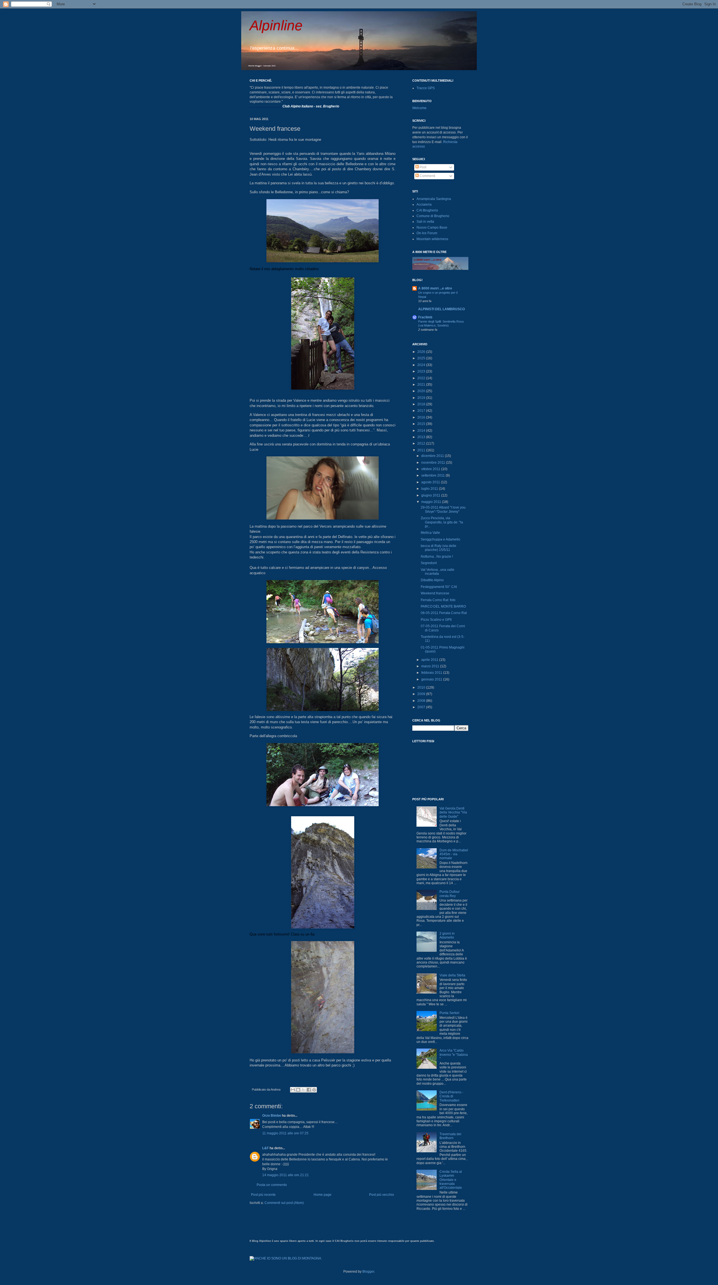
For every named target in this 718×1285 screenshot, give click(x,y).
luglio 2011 (430, 489)
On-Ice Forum (426, 233)
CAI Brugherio (427, 210)
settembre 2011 (433, 475)
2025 (421, 358)
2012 (421, 443)
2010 (421, 687)
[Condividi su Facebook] (309, 1090)
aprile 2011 (430, 660)
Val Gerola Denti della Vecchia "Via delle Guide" (453, 812)
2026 (421, 352)
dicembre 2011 (433, 456)
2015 (421, 424)
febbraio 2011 (432, 673)
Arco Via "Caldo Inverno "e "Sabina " (453, 1055)
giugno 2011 (431, 495)
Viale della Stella (452, 975)
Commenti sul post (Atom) (284, 1203)
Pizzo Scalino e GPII (436, 620)
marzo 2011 (430, 666)
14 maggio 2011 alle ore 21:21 (285, 1175)
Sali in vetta (425, 222)
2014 (421, 431)
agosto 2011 (431, 482)
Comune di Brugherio (432, 216)
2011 (421, 450)
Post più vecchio (381, 1195)
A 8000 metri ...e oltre (435, 288)
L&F (265, 1148)
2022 (421, 378)
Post (422, 167)
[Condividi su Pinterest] (314, 1090)
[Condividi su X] (303, 1090)
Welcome (419, 108)
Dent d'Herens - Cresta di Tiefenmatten (451, 1096)
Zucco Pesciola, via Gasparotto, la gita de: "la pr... (442, 522)
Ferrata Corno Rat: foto (438, 600)
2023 (421, 371)
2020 (421, 391)
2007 (421, 707)
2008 (421, 701)
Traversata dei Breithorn (450, 1136)
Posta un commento (272, 1185)
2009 (421, 694)
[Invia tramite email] (293, 1090)
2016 (421, 417)
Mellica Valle (430, 533)
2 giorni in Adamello (447, 935)
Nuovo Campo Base (431, 227)
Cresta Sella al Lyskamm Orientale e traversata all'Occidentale (450, 1180)
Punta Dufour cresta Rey (449, 894)
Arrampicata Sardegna (433, 199)
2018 (421, 404)
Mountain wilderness (432, 239)
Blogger (368, 1271)
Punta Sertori (449, 1013)
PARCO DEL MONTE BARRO (443, 606)
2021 (421, 385)
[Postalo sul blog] (298, 1090)
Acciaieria (424, 204)
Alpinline (276, 25)
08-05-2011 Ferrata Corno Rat (444, 613)
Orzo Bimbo (271, 1116)
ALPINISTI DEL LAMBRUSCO (441, 309)
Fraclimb (425, 317)
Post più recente (263, 1195)
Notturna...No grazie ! (437, 556)
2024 (421, 365)
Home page (323, 1195)
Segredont (429, 563)
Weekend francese (435, 593)
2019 (421, 398)
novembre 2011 (433, 463)
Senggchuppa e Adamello (440, 539)
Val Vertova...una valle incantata (437, 572)
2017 (421, 411)
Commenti (427, 176)
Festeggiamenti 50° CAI (439, 587)
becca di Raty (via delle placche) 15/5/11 (438, 548)
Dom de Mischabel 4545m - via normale (453, 854)
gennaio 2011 (432, 679)
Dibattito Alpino (432, 580)
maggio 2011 (431, 502)
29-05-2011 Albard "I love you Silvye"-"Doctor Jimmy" (443, 509)
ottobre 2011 (431, 469)
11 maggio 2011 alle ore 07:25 (285, 1133)
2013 (421, 437)
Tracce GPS (425, 88)
